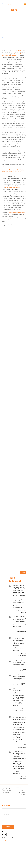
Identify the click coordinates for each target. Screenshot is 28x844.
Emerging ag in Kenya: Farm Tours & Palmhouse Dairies (20, 790)
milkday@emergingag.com (12, 187)
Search (23, 572)
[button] (25, 4)
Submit (8, 826)
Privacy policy (5, 840)
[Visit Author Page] (14, 237)
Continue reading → (10, 422)
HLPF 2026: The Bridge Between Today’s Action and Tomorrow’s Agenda (14, 549)
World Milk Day (18, 50)
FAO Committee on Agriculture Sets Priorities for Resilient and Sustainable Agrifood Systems (13, 409)
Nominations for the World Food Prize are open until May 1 (7, 789)
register (4, 166)
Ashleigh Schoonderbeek (11, 34)
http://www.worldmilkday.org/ (17, 212)
